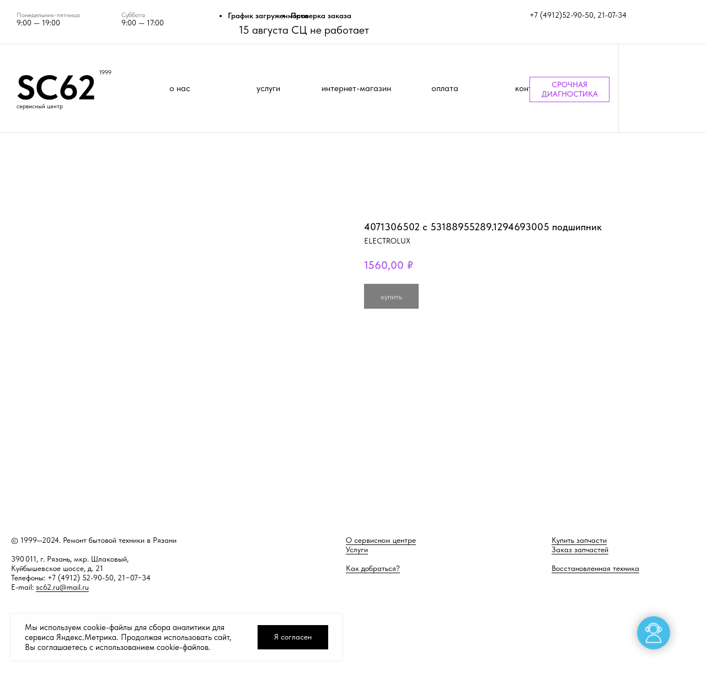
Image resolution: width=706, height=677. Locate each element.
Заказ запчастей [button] (580, 549)
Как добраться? (373, 568)
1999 (105, 72)
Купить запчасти (579, 540)
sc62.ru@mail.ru (62, 587)
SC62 (56, 87)
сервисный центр (40, 106)
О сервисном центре (381, 540)
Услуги (357, 549)
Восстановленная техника (595, 568)
